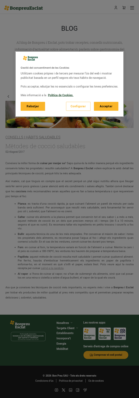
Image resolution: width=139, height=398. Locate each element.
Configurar (78, 106)
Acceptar (106, 106)
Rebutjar (33, 106)
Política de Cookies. (60, 95)
